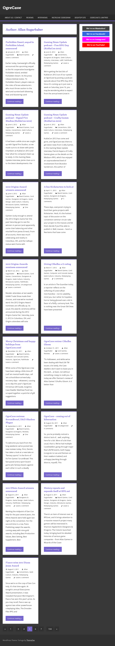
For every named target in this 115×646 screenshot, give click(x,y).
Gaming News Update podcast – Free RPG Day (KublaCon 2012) (56, 45)
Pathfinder (68, 60)
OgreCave (12, 7)
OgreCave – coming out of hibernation (57, 417)
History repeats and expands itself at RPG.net (57, 489)
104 (50, 629)
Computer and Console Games (61, 273)
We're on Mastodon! (95, 28)
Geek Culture (66, 57)
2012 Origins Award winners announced (16, 188)
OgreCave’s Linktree (99, 17)
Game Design (18, 500)
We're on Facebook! (96, 34)
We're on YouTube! (96, 45)
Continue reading (14, 101)
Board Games (24, 55)
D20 (69, 127)
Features (9, 359)
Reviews (29, 17)
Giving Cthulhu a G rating (57, 264)
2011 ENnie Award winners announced (20, 489)
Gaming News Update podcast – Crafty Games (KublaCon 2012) (56, 117)
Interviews (43, 17)
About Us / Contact (13, 17)
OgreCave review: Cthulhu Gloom (57, 342)
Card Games (62, 351)
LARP (61, 60)
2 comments (58, 279)
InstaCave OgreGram (61, 17)
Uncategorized (26, 285)
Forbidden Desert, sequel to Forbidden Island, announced (20, 45)
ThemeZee (31, 640)
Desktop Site (80, 17)
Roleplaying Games (51, 63)
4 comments (48, 428)
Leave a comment (12, 57)
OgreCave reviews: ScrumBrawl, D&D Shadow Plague (20, 419)
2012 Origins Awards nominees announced (17, 265)
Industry (47, 60)
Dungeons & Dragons (52, 57)
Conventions (62, 55)
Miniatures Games (12, 204)
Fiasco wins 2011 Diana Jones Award (18, 564)
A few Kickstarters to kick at (58, 186)
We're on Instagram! (95, 39)
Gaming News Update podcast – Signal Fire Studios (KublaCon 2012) (19, 117)
